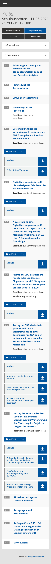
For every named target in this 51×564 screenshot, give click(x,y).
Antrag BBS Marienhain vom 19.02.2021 (20, 377)
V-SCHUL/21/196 (16, 439)
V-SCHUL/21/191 (16, 151)
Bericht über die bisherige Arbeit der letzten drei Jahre (20, 486)
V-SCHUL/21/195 (16, 357)
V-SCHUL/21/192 (16, 201)
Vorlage (10, 160)
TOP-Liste (12, 36)
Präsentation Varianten (18, 170)
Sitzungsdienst (35, 556)
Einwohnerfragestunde (25, 97)
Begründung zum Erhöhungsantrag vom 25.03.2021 (17, 473)
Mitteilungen (21, 542)
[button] (42, 161)
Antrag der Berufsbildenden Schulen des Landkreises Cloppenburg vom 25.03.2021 (20, 460)
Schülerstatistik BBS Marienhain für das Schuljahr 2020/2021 (20, 400)
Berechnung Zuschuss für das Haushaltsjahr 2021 (20, 388)
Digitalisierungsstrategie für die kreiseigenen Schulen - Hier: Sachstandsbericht (30, 185)
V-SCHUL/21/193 (16, 254)
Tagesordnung (35, 30)
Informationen (13, 30)
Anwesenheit (35, 36)
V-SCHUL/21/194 (16, 304)
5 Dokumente (12, 55)
